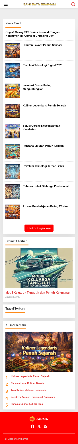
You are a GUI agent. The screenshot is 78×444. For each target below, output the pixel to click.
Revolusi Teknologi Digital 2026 (42, 65)
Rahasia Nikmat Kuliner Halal (27, 404)
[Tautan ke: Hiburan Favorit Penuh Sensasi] (12, 50)
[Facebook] (32, 426)
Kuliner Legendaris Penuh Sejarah (44, 105)
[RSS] (45, 426)
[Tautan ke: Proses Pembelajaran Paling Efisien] (12, 211)
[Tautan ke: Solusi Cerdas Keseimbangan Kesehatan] (12, 131)
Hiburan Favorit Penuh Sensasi (42, 45)
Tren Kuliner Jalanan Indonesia (28, 390)
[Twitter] (39, 426)
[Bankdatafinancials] (39, 4)
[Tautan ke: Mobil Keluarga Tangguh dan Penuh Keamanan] (39, 268)
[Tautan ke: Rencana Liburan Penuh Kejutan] (12, 151)
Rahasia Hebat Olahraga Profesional (46, 186)
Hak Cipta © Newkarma (15, 438)
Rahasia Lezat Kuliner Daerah (27, 383)
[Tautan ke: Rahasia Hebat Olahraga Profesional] (12, 191)
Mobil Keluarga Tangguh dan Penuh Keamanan (38, 292)
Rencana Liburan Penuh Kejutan (43, 145)
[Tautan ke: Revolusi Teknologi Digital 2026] (12, 70)
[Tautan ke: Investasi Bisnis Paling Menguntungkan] (12, 90)
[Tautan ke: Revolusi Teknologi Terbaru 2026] (12, 171)
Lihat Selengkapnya (39, 228)
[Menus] (6, 4)
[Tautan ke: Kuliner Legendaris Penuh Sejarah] (12, 110)
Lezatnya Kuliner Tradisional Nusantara (33, 397)
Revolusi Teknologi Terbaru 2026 (43, 165)
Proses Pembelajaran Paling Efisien (45, 206)
